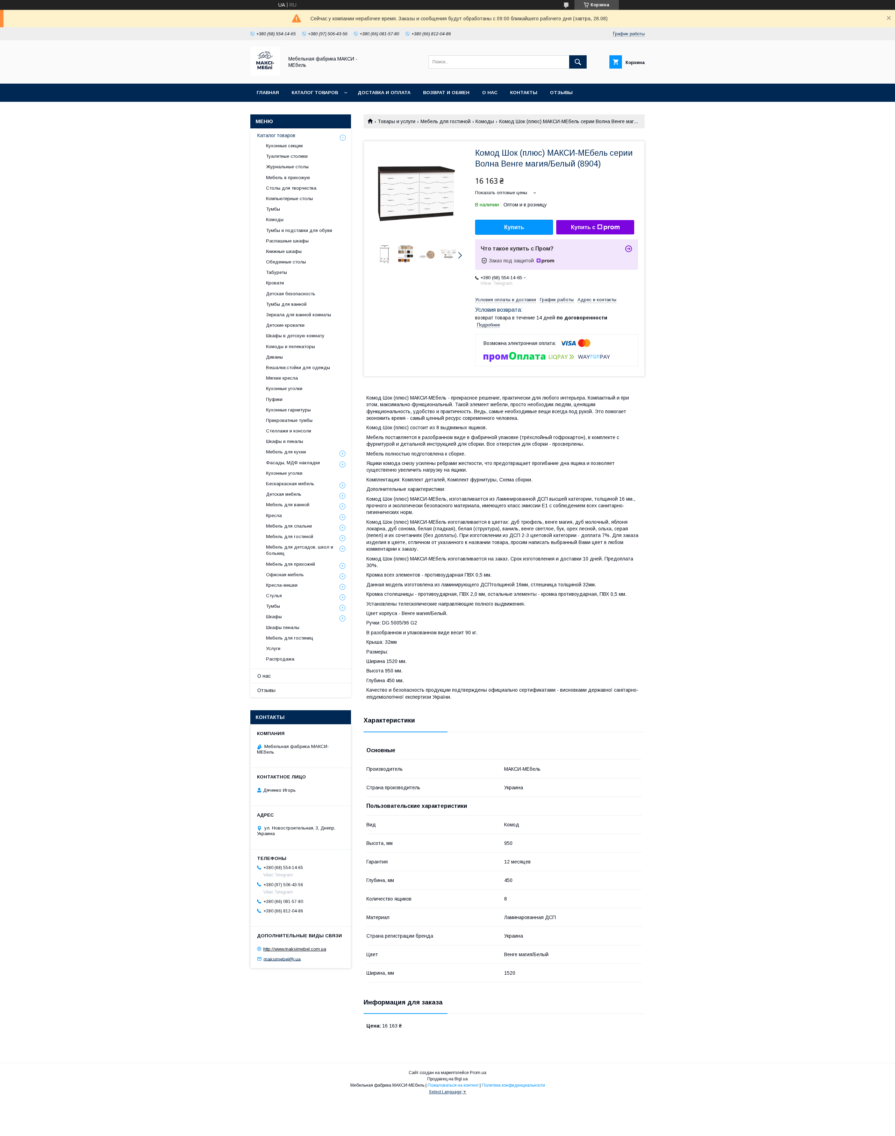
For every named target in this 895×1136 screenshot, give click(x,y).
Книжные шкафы (284, 251)
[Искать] (578, 62)
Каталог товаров (315, 92)
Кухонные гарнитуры (288, 409)
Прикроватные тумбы (289, 420)
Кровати (275, 282)
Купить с (583, 227)
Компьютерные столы (289, 198)
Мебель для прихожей (290, 564)
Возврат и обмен (446, 92)
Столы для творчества (291, 188)
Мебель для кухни (286, 451)
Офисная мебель (285, 574)
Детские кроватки (285, 325)
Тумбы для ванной (286, 304)
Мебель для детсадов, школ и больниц (299, 550)
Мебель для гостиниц (289, 638)
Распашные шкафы (287, 241)
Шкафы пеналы (282, 627)
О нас (489, 92)
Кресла (274, 515)
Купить (514, 227)
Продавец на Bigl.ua (447, 1079)
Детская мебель (283, 494)
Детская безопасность (290, 293)
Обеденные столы (286, 261)
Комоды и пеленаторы (290, 346)
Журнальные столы (287, 166)
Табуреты (276, 272)
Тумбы (273, 209)
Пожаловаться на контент (453, 1085)
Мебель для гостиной (446, 121)
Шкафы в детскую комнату (295, 335)
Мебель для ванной (287, 504)
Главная (268, 92)
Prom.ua (478, 1072)
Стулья (274, 595)
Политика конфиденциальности (513, 1085)
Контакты (523, 92)
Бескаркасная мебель (290, 483)
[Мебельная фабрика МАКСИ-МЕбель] (265, 74)
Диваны (274, 357)
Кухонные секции (284, 145)
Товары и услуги (396, 121)
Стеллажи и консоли (288, 430)
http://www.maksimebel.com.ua (294, 949)
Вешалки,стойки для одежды (298, 367)
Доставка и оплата (384, 92)
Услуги (273, 648)
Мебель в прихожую (288, 177)
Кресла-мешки (282, 585)
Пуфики (274, 399)
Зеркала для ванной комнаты (298, 314)
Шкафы (274, 616)
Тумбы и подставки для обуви (299, 230)
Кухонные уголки (284, 388)
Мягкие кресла (282, 378)
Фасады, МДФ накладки (293, 462)
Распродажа (280, 659)
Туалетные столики (287, 156)
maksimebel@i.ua (282, 958)
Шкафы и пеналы (284, 441)
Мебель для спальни (289, 526)
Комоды (484, 121)
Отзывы (561, 92)
